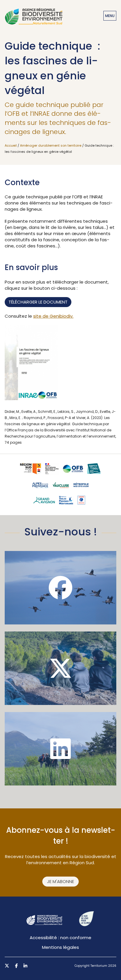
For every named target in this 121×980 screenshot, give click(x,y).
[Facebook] (60, 587)
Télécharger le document (38, 302)
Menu (110, 15)
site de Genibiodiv (53, 316)
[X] (60, 668)
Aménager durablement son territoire (50, 145)
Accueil (11, 145)
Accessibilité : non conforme (60, 937)
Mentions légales (60, 947)
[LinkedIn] (60, 748)
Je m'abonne (60, 881)
